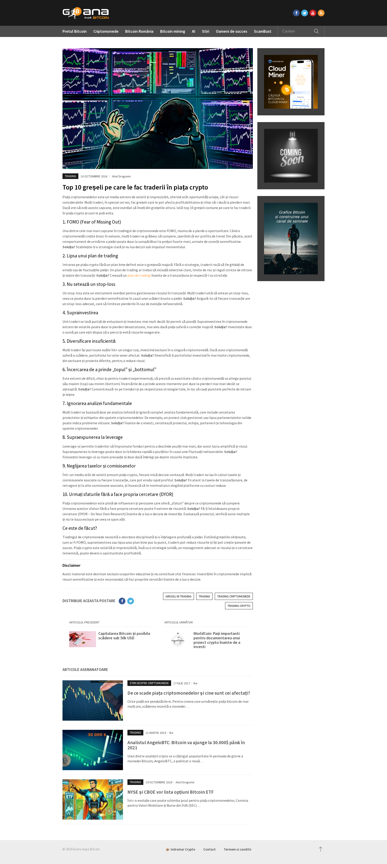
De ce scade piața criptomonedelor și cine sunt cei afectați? (188, 693)
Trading (70, 176)
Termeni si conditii (237, 849)
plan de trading (139, 275)
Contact (209, 849)
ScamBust (262, 31)
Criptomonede (105, 31)
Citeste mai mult (110, 640)
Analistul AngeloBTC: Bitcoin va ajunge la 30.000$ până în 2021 (186, 745)
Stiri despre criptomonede (149, 683)
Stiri (205, 31)
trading (204, 596)
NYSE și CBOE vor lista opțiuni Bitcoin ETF (171, 792)
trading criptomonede (233, 596)
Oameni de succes (231, 31)
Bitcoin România (139, 31)
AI (193, 31)
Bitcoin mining (172, 31)
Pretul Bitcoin (74, 31)
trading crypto (239, 606)
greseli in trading (178, 596)
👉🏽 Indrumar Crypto (180, 849)
